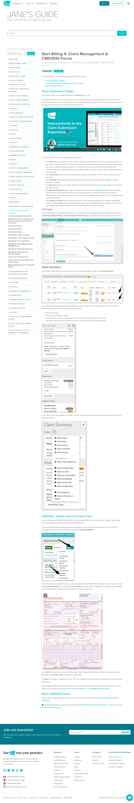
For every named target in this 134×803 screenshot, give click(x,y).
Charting (14, 130)
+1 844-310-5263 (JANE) (16, 777)
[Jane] (6, 3)
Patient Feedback (17, 304)
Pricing (53, 3)
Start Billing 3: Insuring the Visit (19, 241)
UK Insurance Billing (19, 278)
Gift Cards (14, 282)
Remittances (100, 190)
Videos (77, 763)
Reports (13, 143)
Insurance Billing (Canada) (21, 206)
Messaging (14, 202)
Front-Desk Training (18, 96)
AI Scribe (13, 125)
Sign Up (31, 53)
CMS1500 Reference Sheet (99, 688)
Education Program (115, 767)
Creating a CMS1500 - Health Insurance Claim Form (65, 83)
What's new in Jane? (18, 63)
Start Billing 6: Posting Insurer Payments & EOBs (18, 253)
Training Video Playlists (20, 299)
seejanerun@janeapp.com (16, 787)
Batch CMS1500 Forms (54, 86)
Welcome (13, 59)
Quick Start (15, 72)
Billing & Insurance (61, 763)
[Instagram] (4, 770)
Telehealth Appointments (21, 121)
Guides (77, 757)
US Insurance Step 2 (15, 229)
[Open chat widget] (129, 797)
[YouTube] (21, 770)
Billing (13, 134)
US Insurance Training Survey (18, 257)
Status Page (68, 798)
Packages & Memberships (20, 291)
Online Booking (16, 113)
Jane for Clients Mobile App (22, 117)
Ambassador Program (116, 763)
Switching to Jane (18, 76)
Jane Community (114, 757)
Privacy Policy (32, 798)
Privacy (13, 160)
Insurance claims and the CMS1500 (71, 688)
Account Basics (16, 80)
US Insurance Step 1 (15, 226)
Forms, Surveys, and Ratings (22, 177)
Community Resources (19, 147)
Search (122, 33)
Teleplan (14, 287)
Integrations (15, 295)
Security (13, 164)
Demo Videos (15, 68)
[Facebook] (13, 770)
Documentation (60, 767)
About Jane (96, 757)
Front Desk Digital (81, 774)
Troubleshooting (17, 308)
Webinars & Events (18, 155)
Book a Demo (80, 780)
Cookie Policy (43, 798)
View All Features (60, 787)
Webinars (78, 760)
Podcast (78, 770)
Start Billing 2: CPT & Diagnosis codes (21, 238)
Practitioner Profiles (19, 194)
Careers (95, 760)
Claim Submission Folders (55, 81)
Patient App (58, 780)
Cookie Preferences (56, 798)
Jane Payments (16, 138)
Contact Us (79, 777)
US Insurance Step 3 (15, 232)
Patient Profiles (17, 185)
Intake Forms (15, 181)
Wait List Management (19, 168)
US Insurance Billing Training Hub (19, 216)
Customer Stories (115, 760)
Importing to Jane (17, 85)
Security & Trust (98, 763)
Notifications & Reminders (21, 172)
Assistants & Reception (20, 104)
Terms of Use (21, 798)
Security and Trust (9, 798)
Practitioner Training (19, 100)
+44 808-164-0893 (14, 783)
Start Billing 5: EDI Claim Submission (94, 705)
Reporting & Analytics (62, 777)
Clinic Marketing (17, 151)
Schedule (14, 108)
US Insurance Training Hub (52, 707)
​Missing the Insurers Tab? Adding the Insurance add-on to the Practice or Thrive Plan (21, 221)
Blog (76, 767)
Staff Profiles (16, 189)
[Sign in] (128, 3)
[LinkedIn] (9, 770)
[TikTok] (17, 770)
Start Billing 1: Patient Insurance (19, 235)
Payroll (13, 198)
